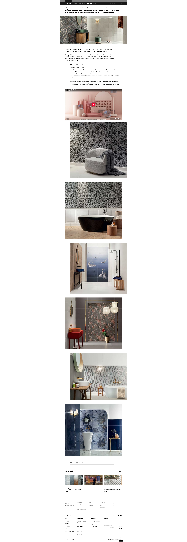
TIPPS (88, 3)
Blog (82, 7)
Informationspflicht (111, 539)
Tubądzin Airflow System (96, 521)
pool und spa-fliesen (80, 508)
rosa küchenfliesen (114, 508)
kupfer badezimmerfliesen (81, 509)
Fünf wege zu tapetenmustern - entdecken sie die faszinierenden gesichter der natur (99, 7)
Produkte (67, 521)
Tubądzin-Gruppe (80, 527)
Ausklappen (120, 526)
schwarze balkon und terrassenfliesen (80, 506)
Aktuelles (93, 518)
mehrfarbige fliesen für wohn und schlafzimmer (104, 502)
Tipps (66, 528)
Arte (92, 524)
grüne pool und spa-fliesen (70, 505)
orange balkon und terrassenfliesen (103, 507)
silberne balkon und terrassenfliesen (80, 502)
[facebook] (74, 64)
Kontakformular (79, 531)
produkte (112, 503)
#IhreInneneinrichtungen (81, 524)
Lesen (66, 491)
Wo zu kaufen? (93, 3)
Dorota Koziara (68, 526)
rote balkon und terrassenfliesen (68, 503)
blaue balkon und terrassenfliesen (91, 508)
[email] (80, 64)
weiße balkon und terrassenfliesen (80, 504)
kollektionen (68, 508)
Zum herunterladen (69, 531)
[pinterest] (77, 64)
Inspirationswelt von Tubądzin (75, 7)
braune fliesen (90, 505)
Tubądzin (66, 7)
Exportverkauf (79, 534)
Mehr (120, 471)
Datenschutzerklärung (118, 539)
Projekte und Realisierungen (81, 521)
